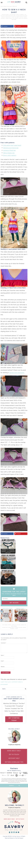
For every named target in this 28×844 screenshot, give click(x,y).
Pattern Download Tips (14, 762)
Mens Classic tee (9, 153)
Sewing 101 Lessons (16, 624)
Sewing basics (11, 627)
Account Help (14, 758)
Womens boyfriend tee (10, 148)
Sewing (5, 6)
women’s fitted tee (9, 150)
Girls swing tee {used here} (12, 145)
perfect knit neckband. (16, 372)
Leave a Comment (20, 14)
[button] (25, 42)
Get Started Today (14, 719)
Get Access (14, 603)
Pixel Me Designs (19, 838)
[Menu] (1, 2)
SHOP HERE (14, 19)
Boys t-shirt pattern (9, 155)
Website (2, 666)
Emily (14, 14)
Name (2, 655)
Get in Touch (14, 754)
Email (2, 661)
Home (2, 6)
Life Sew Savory (14, 2)
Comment (3, 643)
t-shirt (16, 628)
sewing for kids (18, 627)
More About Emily (14, 751)
